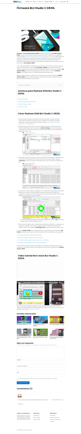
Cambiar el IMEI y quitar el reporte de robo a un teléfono (34, 240)
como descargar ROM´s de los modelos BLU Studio (39, 56)
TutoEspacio (36, 415)
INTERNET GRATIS (48, 1)
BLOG (40, 1)
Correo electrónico (22, 366)
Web (18, 372)
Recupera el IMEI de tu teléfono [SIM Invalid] (30, 235)
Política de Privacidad (55, 419)
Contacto (52, 421)
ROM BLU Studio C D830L (25, 104)
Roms (18, 5)
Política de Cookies (54, 417)
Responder (20, 404)
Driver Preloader (23, 101)
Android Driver (32, 101)
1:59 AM (61, 399)
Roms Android (36, 417)
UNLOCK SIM (63, 1)
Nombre (19, 359)
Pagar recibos (36, 419)
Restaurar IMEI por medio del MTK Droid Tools (31, 237)
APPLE (34, 1)
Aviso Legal (52, 415)
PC (56, 1)
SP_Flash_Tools (23, 106)
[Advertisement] (27, 21)
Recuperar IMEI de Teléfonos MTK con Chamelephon (32, 242)
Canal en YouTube (34, 309)
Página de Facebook (54, 307)
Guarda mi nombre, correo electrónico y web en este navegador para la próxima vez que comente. (37, 378)
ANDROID (28, 1)
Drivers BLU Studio (23, 99)
